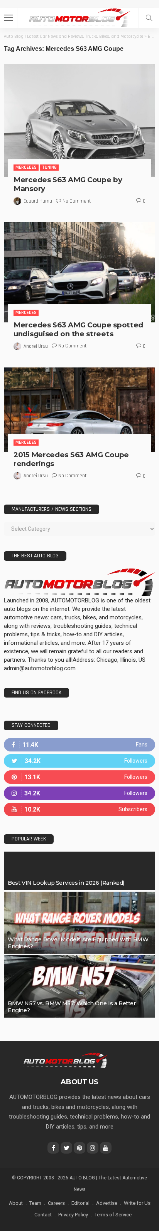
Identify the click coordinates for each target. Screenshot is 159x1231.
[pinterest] (79, 777)
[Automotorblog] (79, 16)
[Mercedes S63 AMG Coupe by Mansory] (79, 120)
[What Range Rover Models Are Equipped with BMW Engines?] (79, 923)
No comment (77, 201)
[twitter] (79, 761)
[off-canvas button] (8, 17)
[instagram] (79, 793)
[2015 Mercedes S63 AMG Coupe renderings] (79, 409)
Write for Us (137, 1203)
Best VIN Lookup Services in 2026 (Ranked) (66, 882)
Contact (43, 1215)
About (16, 1203)
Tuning (49, 167)
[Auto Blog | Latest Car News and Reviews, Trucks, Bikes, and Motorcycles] (65, 1060)
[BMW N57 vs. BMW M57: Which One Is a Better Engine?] (79, 986)
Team (35, 1203)
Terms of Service (113, 1215)
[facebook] (79, 744)
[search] (149, 18)
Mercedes (26, 167)
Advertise (106, 1203)
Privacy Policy (73, 1215)
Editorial (80, 1203)
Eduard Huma (38, 201)
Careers (56, 1203)
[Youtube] (79, 809)
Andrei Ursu (36, 346)
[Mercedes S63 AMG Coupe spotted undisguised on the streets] (79, 272)
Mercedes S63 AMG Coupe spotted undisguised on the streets (78, 329)
